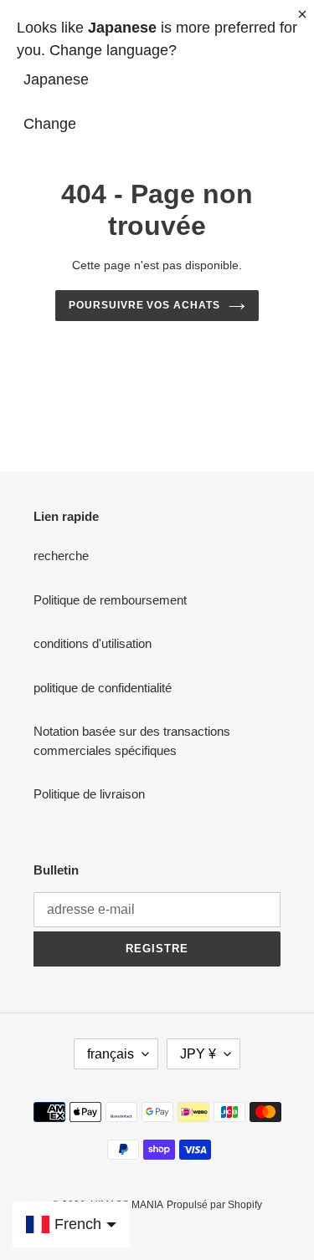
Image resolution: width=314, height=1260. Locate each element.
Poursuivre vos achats (144, 305)
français (110, 1054)
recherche (61, 555)
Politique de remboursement (110, 600)
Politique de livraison (89, 794)
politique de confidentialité (102, 688)
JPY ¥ (198, 1054)
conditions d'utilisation (92, 643)
